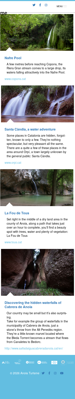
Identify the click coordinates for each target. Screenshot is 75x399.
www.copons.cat (15, 79)
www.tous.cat (13, 242)
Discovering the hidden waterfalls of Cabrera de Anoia (33, 304)
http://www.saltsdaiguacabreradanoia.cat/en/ (34, 348)
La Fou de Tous (17, 213)
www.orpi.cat (13, 162)
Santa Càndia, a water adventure (30, 129)
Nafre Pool (13, 57)
